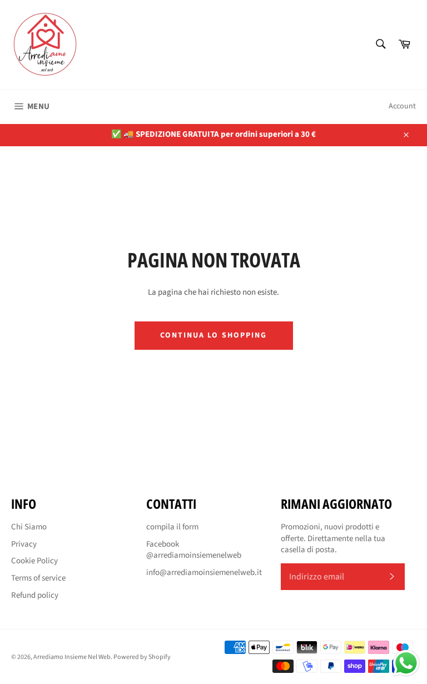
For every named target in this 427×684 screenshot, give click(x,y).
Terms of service (38, 578)
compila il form (172, 527)
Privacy (24, 544)
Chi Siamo (29, 527)
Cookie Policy (34, 561)
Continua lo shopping (213, 335)
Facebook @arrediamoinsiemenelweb (193, 550)
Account (402, 106)
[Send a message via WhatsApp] (406, 663)
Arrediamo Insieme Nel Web (72, 657)
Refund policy (34, 595)
